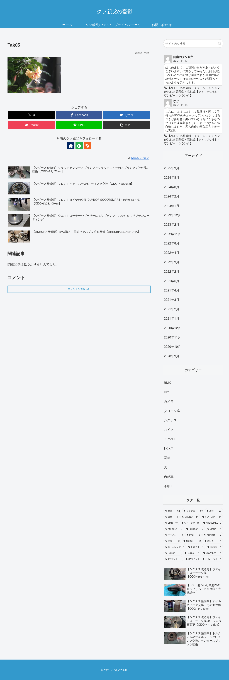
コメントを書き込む (79, 289)
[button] (126, 125)
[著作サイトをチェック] (70, 145)
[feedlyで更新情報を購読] (79, 145)
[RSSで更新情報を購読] (87, 145)
